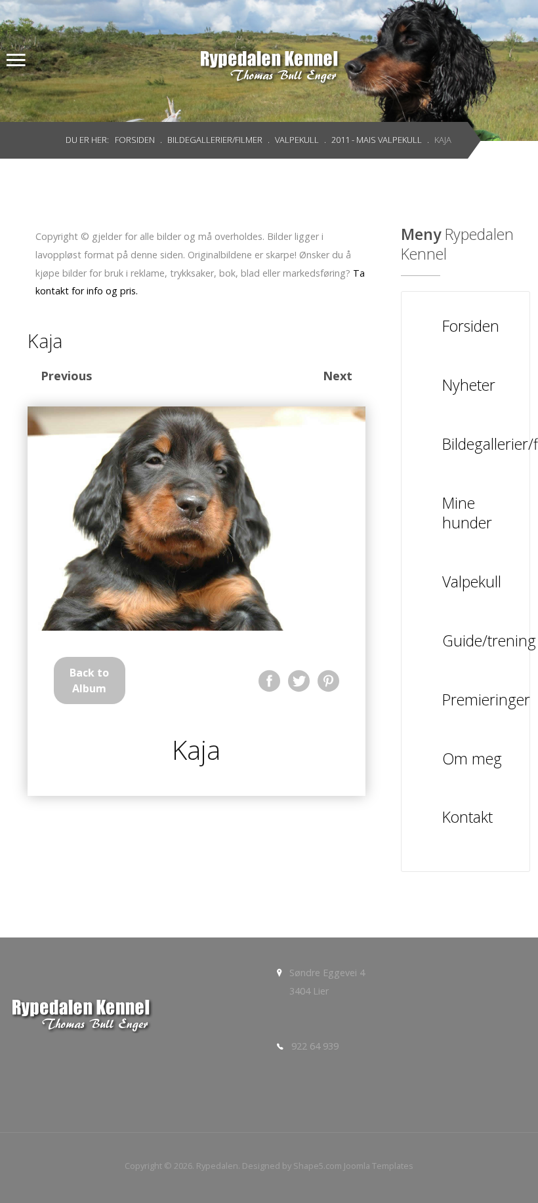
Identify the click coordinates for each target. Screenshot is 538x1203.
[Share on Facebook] (269, 681)
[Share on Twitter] (299, 681)
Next (337, 376)
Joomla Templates (378, 1166)
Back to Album (89, 680)
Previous (66, 376)
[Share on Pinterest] (328, 681)
